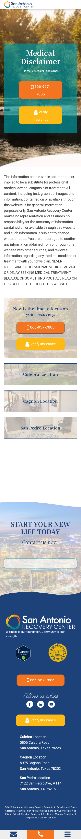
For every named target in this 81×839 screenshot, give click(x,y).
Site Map (24, 814)
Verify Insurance (40, 115)
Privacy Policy (63, 811)
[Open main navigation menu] (67, 834)
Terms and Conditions (42, 814)
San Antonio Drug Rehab (56, 807)
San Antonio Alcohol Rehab (41, 811)
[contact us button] (13, 835)
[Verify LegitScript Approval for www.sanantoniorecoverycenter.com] (23, 660)
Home (27, 71)
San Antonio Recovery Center (26, 807)
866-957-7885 (42, 90)
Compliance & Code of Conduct (40, 817)
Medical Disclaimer (65, 814)
